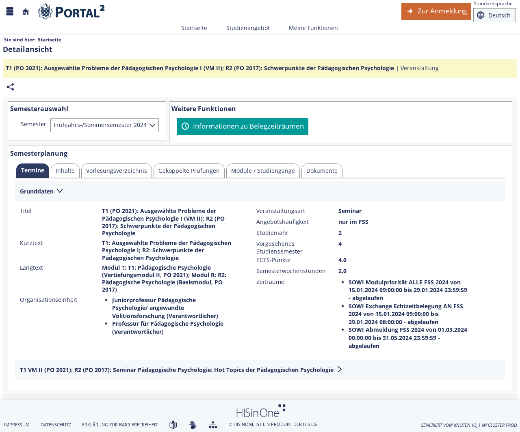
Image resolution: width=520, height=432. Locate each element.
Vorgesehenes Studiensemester (279, 247)
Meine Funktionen (309, 28)
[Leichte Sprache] (173, 425)
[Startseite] (26, 11)
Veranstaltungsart (280, 211)
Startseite (194, 28)
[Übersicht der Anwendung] (213, 425)
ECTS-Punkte (273, 260)
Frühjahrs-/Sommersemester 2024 (100, 125)
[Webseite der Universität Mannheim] (71, 11)
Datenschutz (56, 424)
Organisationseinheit (48, 299)
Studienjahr (272, 232)
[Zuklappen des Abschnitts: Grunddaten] (260, 192)
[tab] (32, 170)
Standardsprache (493, 3)
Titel (26, 211)
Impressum (17, 424)
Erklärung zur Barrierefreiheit (120, 424)
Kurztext (31, 243)
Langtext (31, 267)
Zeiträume (270, 282)
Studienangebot (243, 28)
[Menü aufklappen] (9, 11)
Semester (33, 124)
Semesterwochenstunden (291, 271)
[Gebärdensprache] (193, 425)
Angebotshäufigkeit (282, 222)
